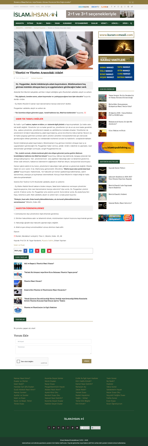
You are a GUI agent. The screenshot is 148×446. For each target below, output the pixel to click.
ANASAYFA (20, 23)
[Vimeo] (72, 427)
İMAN (48, 23)
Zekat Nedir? (81, 389)
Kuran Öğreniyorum (114, 404)
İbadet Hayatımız (83, 395)
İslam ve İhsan (19, 245)
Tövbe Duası (19, 404)
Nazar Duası (50, 384)
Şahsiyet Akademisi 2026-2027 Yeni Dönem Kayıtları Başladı (120, 178)
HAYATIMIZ (28, 28)
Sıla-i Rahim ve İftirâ (117, 130)
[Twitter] (115, 7)
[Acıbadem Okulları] (116, 218)
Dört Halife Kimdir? (83, 381)
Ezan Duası (111, 401)
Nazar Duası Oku (113, 392)
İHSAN (57, 23)
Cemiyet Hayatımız (40, 28)
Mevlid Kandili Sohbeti (118, 194)
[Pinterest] (128, 7)
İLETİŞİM (48, 7)
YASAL (38, 7)
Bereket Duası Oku (52, 395)
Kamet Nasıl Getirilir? (84, 384)
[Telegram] (132, 7)
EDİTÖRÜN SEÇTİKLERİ (109, 162)
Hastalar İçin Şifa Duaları (24, 387)
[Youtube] (122, 7)
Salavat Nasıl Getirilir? (54, 398)
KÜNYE (16, 7)
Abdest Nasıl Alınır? (53, 389)
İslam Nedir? (19, 384)
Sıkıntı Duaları (50, 381)
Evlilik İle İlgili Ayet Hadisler (87, 378)
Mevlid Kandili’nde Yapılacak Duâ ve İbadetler (120, 186)
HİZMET (104, 23)
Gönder (86, 361)
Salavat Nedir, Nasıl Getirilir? (120, 203)
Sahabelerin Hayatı (114, 389)
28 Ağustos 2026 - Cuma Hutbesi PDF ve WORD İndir (120, 114)
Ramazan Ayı (81, 387)
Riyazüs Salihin (48, 241)
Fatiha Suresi (112, 398)
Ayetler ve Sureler (21, 395)
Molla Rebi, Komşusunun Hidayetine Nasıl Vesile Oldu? (120, 105)
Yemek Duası (81, 392)
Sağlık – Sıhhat (82, 398)
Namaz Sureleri (20, 392)
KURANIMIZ (67, 23)
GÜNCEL (115, 23)
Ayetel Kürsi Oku (51, 392)
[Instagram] (118, 7)
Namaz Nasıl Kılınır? (22, 378)
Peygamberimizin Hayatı (55, 387)
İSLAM (39, 23)
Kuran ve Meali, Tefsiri (23, 401)
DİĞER (125, 23)
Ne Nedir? (111, 381)
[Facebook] (111, 7)
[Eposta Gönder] (49, 251)
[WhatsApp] (125, 7)
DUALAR (94, 23)
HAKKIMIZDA (24, 7)
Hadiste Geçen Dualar (54, 404)
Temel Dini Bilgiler (83, 401)
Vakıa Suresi (111, 387)
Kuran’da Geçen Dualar (54, 401)
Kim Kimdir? (80, 404)
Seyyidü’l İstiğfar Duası (116, 395)
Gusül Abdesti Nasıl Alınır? (24, 389)
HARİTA (31, 7)
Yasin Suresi (111, 378)
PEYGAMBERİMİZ (81, 23)
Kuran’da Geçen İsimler (54, 378)
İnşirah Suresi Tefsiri (117, 168)
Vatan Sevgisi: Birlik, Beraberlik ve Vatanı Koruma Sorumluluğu (121, 96)
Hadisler (110, 384)
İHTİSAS (30, 23)
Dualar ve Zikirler (21, 381)
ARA (42, 7)
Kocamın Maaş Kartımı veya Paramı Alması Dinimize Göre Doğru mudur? (42, 2)
